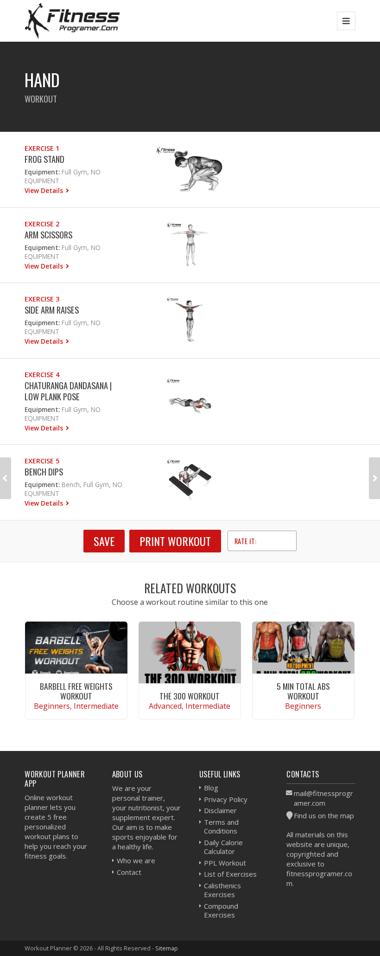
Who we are (136, 860)
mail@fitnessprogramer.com (323, 798)
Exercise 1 (42, 148)
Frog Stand (44, 159)
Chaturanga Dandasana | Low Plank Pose (68, 391)
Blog (211, 787)
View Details (45, 190)
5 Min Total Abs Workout (303, 691)
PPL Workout (225, 862)
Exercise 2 (42, 223)
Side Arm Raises (52, 309)
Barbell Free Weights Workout (76, 691)
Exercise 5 (42, 460)
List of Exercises (230, 874)
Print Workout (175, 541)
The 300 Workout (189, 696)
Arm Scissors (48, 234)
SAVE (104, 541)
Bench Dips (44, 471)
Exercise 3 (42, 299)
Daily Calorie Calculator (223, 847)
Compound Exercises (221, 910)
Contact (129, 872)
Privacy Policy (225, 799)
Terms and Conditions (221, 826)
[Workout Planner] (72, 20)
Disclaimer (220, 810)
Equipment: (42, 171)
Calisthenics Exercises (222, 890)
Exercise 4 (42, 374)
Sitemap (166, 948)
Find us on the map (324, 815)
